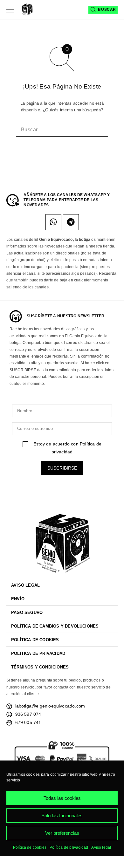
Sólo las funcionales (62, 815)
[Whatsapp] (53, 222)
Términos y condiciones (40, 667)
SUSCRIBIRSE (62, 468)
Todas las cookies (62, 798)
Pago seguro (27, 612)
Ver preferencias (62, 833)
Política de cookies (30, 847)
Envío (17, 598)
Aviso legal (101, 847)
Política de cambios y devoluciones (55, 626)
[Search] (103, 10)
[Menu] (10, 9)
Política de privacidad (69, 847)
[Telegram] (71, 222)
